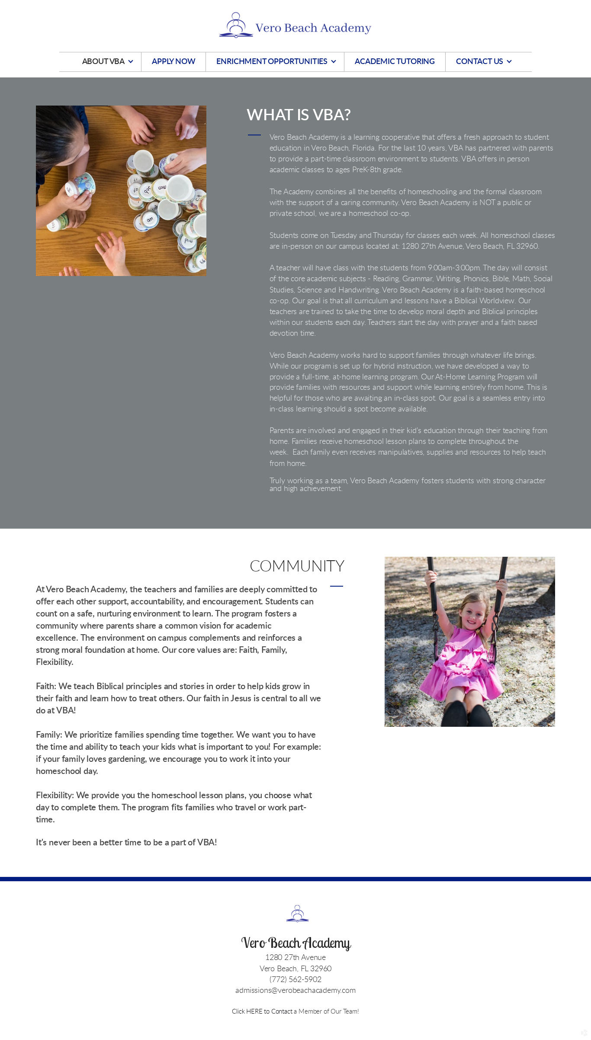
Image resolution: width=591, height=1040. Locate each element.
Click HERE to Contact (263, 1011)
